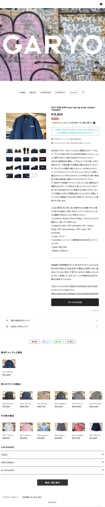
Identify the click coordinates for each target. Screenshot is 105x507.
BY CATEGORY (8, 470)
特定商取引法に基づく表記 (31, 497)
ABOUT (32, 92)
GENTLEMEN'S (8, 462)
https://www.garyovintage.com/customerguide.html (75, 293)
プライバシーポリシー (10, 497)
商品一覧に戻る (52, 482)
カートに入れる (75, 302)
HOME (22, 92)
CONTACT (60, 92)
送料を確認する (76, 139)
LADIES (4, 455)
